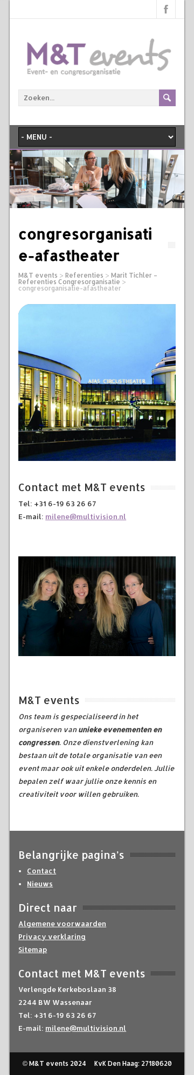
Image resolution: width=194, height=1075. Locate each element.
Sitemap (32, 949)
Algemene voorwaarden (62, 923)
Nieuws (40, 883)
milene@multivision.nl (85, 516)
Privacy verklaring (52, 936)
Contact (41, 870)
